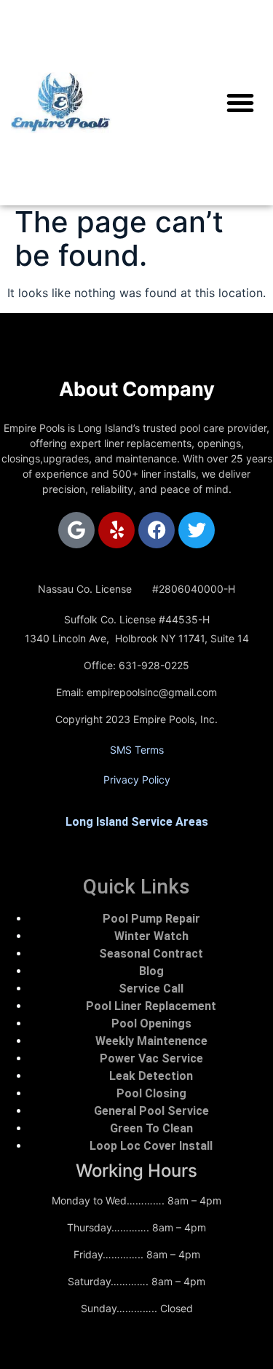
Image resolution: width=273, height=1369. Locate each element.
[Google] (76, 530)
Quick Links (136, 887)
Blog (151, 971)
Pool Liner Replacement (151, 1006)
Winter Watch (151, 936)
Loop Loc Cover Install (151, 1146)
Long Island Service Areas (137, 822)
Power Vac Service (151, 1058)
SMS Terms (137, 749)
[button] (240, 103)
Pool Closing (151, 1093)
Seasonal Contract (151, 953)
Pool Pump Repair (151, 919)
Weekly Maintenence (151, 1041)
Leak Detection (151, 1076)
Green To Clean (151, 1128)
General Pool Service (151, 1111)
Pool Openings (151, 1023)
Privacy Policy (136, 779)
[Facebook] (156, 530)
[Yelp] (116, 530)
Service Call (151, 988)
